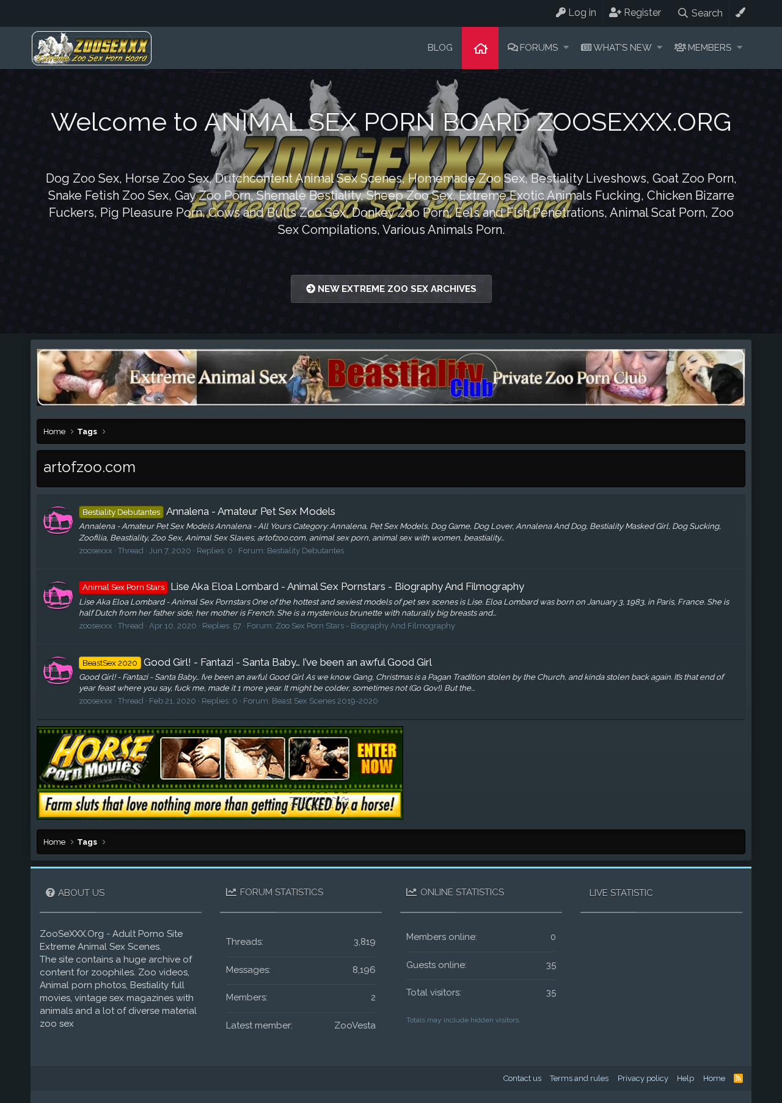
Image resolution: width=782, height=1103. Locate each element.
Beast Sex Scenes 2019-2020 (325, 700)
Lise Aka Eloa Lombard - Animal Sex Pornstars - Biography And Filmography (303, 586)
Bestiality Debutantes (305, 550)
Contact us (522, 1078)
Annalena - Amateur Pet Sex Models (208, 511)
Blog (440, 47)
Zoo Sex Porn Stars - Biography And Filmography (365, 625)
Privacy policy (643, 1078)
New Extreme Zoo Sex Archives (396, 288)
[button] (566, 48)
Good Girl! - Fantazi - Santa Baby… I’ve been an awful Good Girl (257, 662)
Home (480, 48)
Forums (539, 47)
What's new (622, 47)
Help (685, 1078)
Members (709, 47)
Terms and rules (579, 1078)
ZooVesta (355, 1025)
